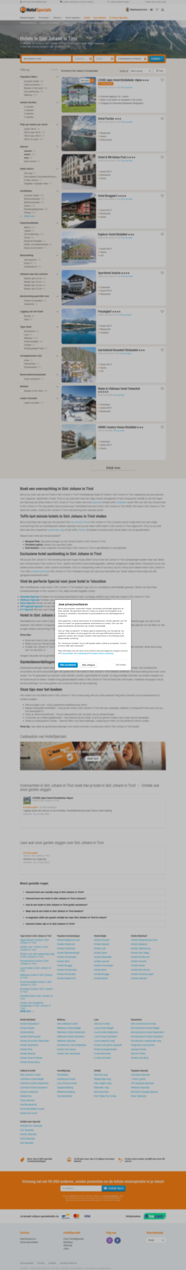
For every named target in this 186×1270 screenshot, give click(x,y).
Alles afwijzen (88, 665)
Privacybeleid (67, 653)
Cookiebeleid (82, 653)
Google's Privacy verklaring (102, 653)
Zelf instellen (121, 665)
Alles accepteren (68, 664)
